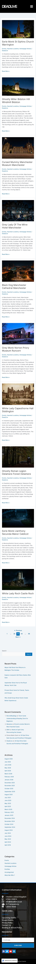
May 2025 (8, 803)
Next (18, 637)
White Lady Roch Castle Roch (18, 593)
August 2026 (9, 759)
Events (4, 48)
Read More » (6, 71)
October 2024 (9, 824)
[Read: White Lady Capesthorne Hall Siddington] (18, 394)
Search (4, 651)
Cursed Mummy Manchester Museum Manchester (17, 163)
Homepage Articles (25, 48)
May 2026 (8, 768)
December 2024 (10, 818)
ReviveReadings (11, 716)
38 (14, 634)
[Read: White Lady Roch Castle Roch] (18, 579)
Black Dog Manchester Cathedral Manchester (14, 286)
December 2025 (10, 782)
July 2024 (8, 833)
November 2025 (10, 785)
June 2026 (8, 765)
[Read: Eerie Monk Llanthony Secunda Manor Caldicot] (18, 518)
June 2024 (8, 836)
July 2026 (8, 762)
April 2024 (8, 842)
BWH (8, 729)
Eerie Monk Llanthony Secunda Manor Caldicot (15, 532)
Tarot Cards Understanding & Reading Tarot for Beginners (17, 718)
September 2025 (10, 791)
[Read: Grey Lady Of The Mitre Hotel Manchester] (18, 210)
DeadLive (9, 741)
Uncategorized (9, 872)
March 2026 (8, 773)
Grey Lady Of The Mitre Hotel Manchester (14, 226)
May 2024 (8, 839)
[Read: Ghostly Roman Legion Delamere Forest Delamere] (18, 457)
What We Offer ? (10, 875)
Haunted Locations (13, 48)
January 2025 (9, 815)
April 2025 (8, 806)
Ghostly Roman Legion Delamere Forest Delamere (16, 472)
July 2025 (8, 797)
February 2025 (9, 812)
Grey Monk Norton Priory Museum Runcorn (15, 349)
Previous (18, 630)
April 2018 (8, 845)
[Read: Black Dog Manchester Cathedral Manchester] (18, 271)
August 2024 (9, 830)
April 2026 (8, 770)
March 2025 (8, 809)
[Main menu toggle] (31, 6)
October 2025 (9, 788)
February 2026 (9, 776)
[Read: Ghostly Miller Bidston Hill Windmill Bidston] (18, 86)
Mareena (9, 724)
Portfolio (7, 869)
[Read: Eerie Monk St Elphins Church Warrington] (18, 29)
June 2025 (8, 800)
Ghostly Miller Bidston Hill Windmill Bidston (16, 101)
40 (22, 634)
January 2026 (9, 779)
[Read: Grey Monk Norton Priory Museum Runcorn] (18, 333)
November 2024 (10, 821)
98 (29, 634)
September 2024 (10, 827)
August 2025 (8, 794)
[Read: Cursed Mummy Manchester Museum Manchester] (18, 148)
